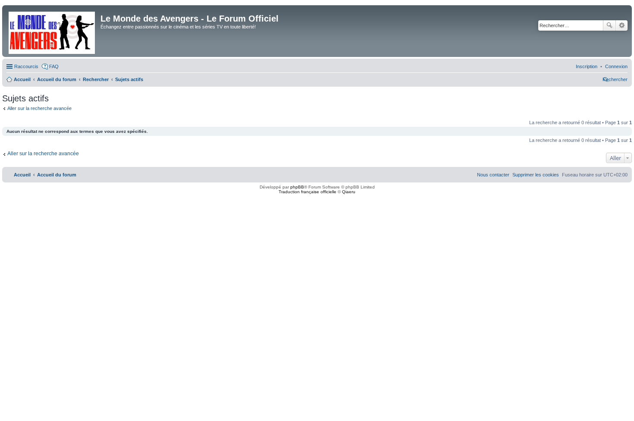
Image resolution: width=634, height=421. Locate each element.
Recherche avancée (622, 25)
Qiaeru (348, 191)
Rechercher (609, 25)
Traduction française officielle (307, 191)
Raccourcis (26, 66)
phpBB (297, 187)
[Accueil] (52, 31)
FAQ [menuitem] (54, 66)
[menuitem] (616, 66)
